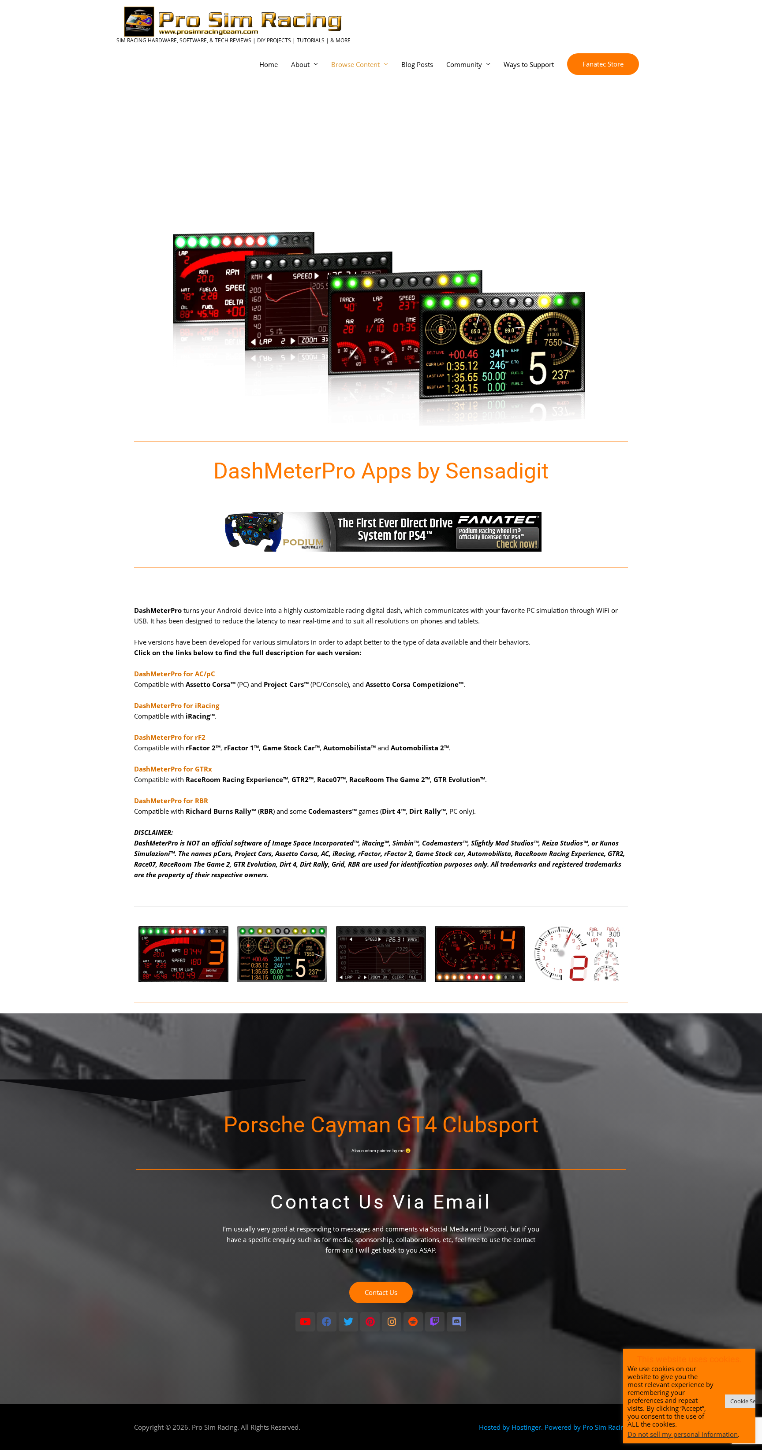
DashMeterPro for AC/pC (174, 673)
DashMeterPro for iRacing (176, 705)
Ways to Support (529, 64)
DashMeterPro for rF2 (169, 737)
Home (268, 64)
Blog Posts (417, 64)
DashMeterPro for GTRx (173, 768)
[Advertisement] (381, 143)
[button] (603, 64)
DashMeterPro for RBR (171, 800)
